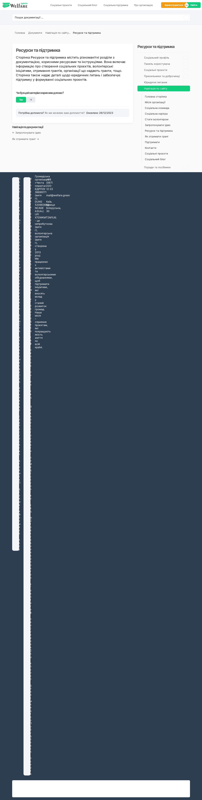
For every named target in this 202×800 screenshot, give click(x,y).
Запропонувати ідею (157, 125)
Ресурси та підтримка (48, 57)
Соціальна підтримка (116, 5)
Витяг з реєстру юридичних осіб (35, 787)
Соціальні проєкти (61, 5)
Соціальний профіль (156, 57)
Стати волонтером (156, 119)
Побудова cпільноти (31, 748)
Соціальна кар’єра (156, 113)
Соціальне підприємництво (31, 685)
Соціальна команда (157, 108)
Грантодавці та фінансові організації (31, 353)
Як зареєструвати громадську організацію (31, 462)
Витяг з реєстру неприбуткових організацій (41, 790)
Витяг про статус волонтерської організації (41, 793)
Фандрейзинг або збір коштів (31, 263)
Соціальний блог (87, 5)
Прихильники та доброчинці (162, 76)
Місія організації (155, 102)
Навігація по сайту (155, 88)
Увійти (193, 5)
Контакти (150, 147)
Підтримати (152, 142)
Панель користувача (157, 63)
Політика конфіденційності (173, 788)
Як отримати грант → (25, 139)
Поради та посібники (157, 167)
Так (21, 99)
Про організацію (143, 5)
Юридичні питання (155, 82)
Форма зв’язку (19, 532)
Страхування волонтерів (31, 552)
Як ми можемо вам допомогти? (65, 112)
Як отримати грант (157, 136)
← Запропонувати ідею (26, 132)
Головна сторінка (156, 96)
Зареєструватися (173, 5)
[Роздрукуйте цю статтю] (128, 48)
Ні (31, 99)
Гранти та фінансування (31, 617)
